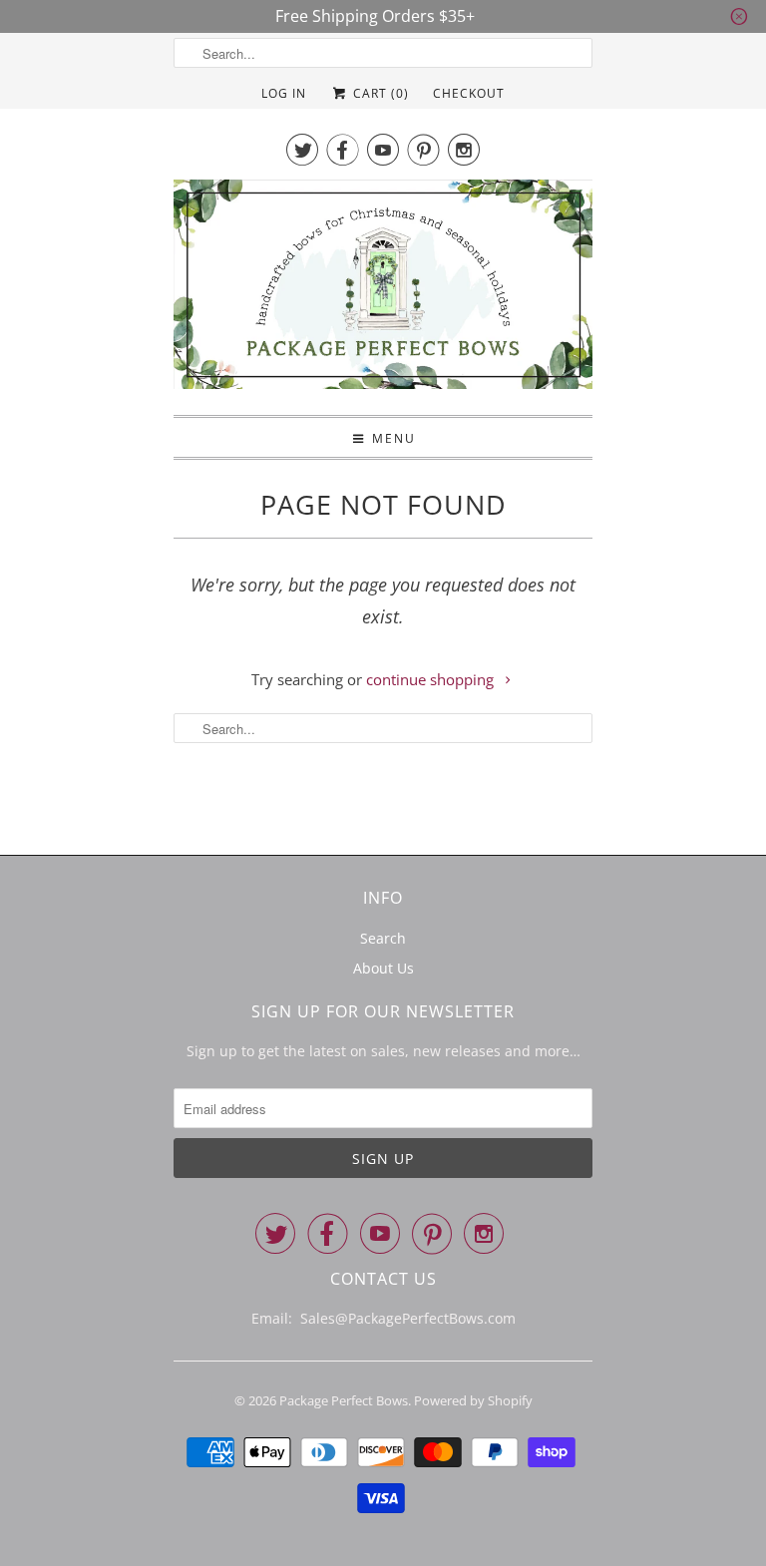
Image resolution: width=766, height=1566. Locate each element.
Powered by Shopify (473, 1400)
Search (383, 938)
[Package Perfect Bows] (383, 290)
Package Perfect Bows (343, 1400)
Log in (283, 93)
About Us (383, 968)
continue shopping (432, 679)
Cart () (378, 93)
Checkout (469, 93)
